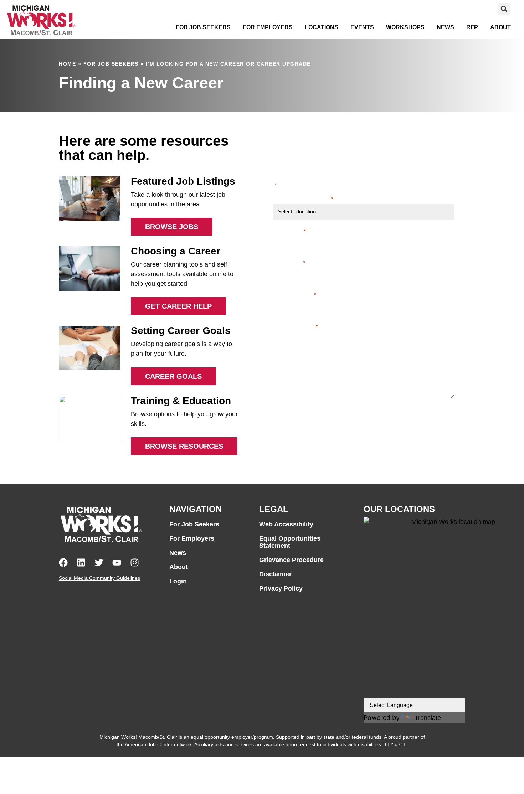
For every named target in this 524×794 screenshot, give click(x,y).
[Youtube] (116, 562)
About (500, 27)
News (445, 27)
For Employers (268, 27)
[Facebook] (63, 562)
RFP (472, 27)
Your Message (293, 358)
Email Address (294, 294)
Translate (428, 717)
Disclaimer (275, 574)
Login (178, 581)
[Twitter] (98, 562)
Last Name (289, 262)
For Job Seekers (203, 27)
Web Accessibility (286, 524)
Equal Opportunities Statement (289, 542)
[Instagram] (134, 562)
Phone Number (295, 326)
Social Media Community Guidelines (99, 578)
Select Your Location (303, 198)
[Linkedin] (81, 562)
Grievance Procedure (291, 559)
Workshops (405, 27)
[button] (504, 9)
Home (67, 64)
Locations (321, 27)
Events (362, 27)
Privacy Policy (281, 588)
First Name (289, 230)
